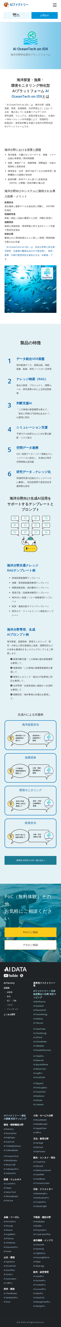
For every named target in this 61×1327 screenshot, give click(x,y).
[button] (55, 5)
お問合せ (44, 15)
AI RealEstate (39, 1221)
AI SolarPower (39, 1029)
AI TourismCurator (41, 1183)
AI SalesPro (38, 1293)
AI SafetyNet (38, 1046)
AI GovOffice (9, 1270)
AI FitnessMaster (11, 1196)
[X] (21, 975)
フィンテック (12, 1009)
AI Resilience (38, 1096)
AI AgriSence (9, 1261)
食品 (9, 996)
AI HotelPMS (38, 1174)
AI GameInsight (40, 1206)
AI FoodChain (39, 1077)
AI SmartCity (38, 1249)
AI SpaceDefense (40, 1064)
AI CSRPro (8, 1283)
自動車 (10, 992)
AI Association (10, 1278)
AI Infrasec (38, 1100)
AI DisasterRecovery (42, 1050)
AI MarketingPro (40, 1193)
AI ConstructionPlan (42, 1234)
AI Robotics (9, 1129)
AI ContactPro (39, 1284)
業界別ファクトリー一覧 (44, 984)
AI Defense (38, 1018)
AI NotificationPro (41, 1197)
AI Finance (8, 1230)
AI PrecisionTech (11, 1156)
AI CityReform (39, 1253)
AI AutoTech (9, 1141)
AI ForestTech (10, 1266)
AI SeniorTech (10, 1192)
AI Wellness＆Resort (42, 1170)
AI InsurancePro (11, 1247)
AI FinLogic (8, 1225)
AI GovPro (8, 1274)
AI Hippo (8, 1188)
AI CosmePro (9, 1183)
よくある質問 (9, 1014)
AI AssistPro (38, 1276)
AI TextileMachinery (12, 1146)
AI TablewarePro (11, 1169)
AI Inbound (38, 1166)
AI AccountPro (39, 1289)
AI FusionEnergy (40, 1014)
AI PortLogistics (40, 1087)
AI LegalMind (9, 1234)
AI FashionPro (10, 1173)
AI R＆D (7, 1302)
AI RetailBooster (40, 1124)
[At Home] (16, 5)
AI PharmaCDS (39, 1010)
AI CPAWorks (9, 1242)
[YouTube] (11, 975)
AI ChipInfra (38, 1056)
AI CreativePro (39, 1202)
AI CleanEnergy (39, 1033)
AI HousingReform (41, 1257)
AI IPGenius (9, 1238)
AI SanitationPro (11, 1297)
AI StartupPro (39, 1306)
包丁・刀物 (11, 1000)
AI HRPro (37, 1132)
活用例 (6, 988)
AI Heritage (38, 1143)
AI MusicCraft (9, 1164)
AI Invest (7, 1251)
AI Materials (38, 1060)
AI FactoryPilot (10, 1133)
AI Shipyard (38, 1083)
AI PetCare (8, 1200)
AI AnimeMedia (40, 1041)
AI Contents (38, 1104)
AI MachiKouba (10, 1160)
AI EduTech (38, 1147)
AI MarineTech (39, 1069)
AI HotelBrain (39, 1179)
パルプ (10, 1004)
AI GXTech (37, 1037)
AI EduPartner (39, 1151)
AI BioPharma (39, 1001)
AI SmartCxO (38, 1297)
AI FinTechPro (10, 1221)
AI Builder (37, 1225)
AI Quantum (38, 1006)
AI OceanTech (39, 1091)
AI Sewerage (38, 1266)
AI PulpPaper (9, 1137)
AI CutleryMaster (11, 1150)
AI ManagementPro (41, 1302)
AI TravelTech (39, 1162)
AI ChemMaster (10, 1293)
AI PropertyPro (39, 1230)
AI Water (37, 1261)
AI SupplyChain (39, 1128)
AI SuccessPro (39, 1280)
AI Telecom (38, 1023)
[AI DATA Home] (15, 969)
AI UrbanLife (38, 1244)
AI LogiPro (37, 1073)
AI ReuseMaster (40, 1120)
